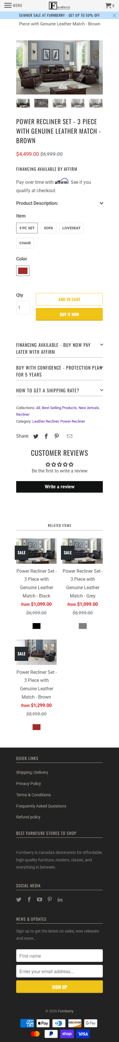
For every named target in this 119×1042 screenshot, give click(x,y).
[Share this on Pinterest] (55, 436)
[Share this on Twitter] (35, 436)
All (38, 408)
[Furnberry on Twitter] (19, 900)
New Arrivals (89, 408)
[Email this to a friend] (68, 436)
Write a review (60, 486)
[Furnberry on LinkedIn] (60, 900)
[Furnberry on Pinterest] (50, 900)
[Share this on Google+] (62, 437)
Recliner (22, 414)
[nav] (13, 6)
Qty (19, 295)
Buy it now (69, 314)
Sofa (48, 228)
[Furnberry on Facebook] (30, 900)
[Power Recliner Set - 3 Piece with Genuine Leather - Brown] (59, 67)
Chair (25, 243)
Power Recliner (72, 421)
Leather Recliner (45, 421)
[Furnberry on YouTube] (40, 900)
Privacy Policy (28, 783)
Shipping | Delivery (32, 772)
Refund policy (28, 817)
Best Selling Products (59, 408)
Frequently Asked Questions (41, 806)
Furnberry (65, 1011)
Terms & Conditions (33, 795)
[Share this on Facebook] (45, 436)
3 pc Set (27, 228)
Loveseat (71, 228)
